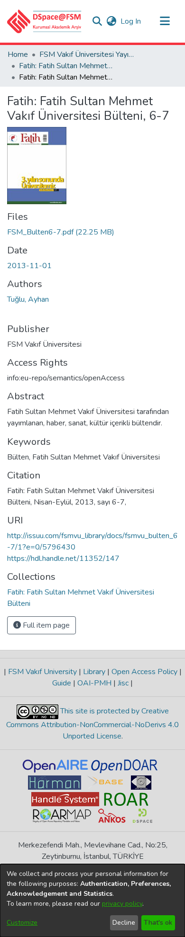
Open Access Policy (144, 672)
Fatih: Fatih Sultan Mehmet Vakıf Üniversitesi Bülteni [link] (66, 66)
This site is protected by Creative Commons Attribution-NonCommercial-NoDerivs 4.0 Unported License (92, 723)
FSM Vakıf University (42, 672)
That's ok (158, 922)
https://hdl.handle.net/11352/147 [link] (63, 558)
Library (94, 672)
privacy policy (122, 903)
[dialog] (92, 900)
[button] (44, 21)
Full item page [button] (45, 625)
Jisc (123, 683)
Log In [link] (131, 21)
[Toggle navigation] (164, 21)
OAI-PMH (94, 683)
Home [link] (18, 54)
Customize (22, 922)
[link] (60, 232)
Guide (62, 683)
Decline (123, 922)
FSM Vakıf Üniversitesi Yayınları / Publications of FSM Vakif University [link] (86, 54)
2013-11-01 (29, 266)
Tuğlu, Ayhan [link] (28, 299)
